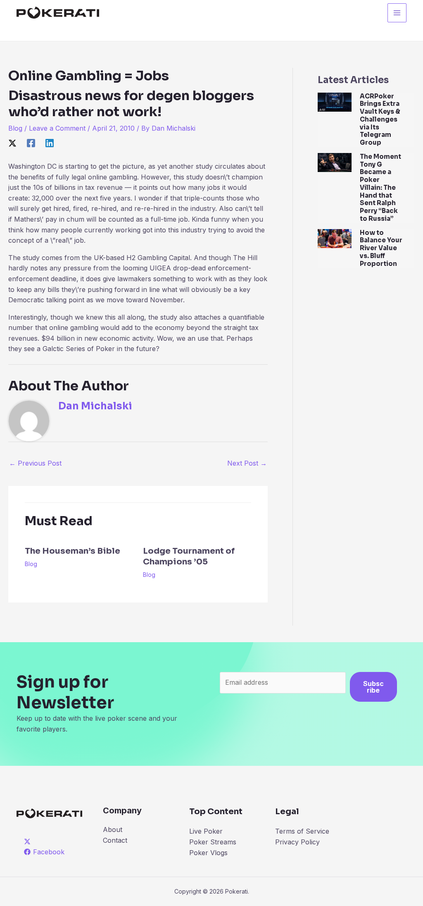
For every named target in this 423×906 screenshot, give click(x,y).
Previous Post (35, 463)
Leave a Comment (57, 128)
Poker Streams (212, 842)
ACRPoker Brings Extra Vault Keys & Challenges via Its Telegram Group (380, 119)
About (112, 829)
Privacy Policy (297, 842)
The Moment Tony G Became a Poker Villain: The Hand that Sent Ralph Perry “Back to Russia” (380, 187)
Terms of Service (302, 831)
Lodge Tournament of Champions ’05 (189, 556)
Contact (115, 840)
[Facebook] (31, 142)
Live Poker (206, 831)
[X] (12, 142)
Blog (15, 128)
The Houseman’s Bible (72, 551)
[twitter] (28, 841)
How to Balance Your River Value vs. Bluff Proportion (381, 248)
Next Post (247, 463)
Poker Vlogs (208, 853)
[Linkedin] (49, 142)
